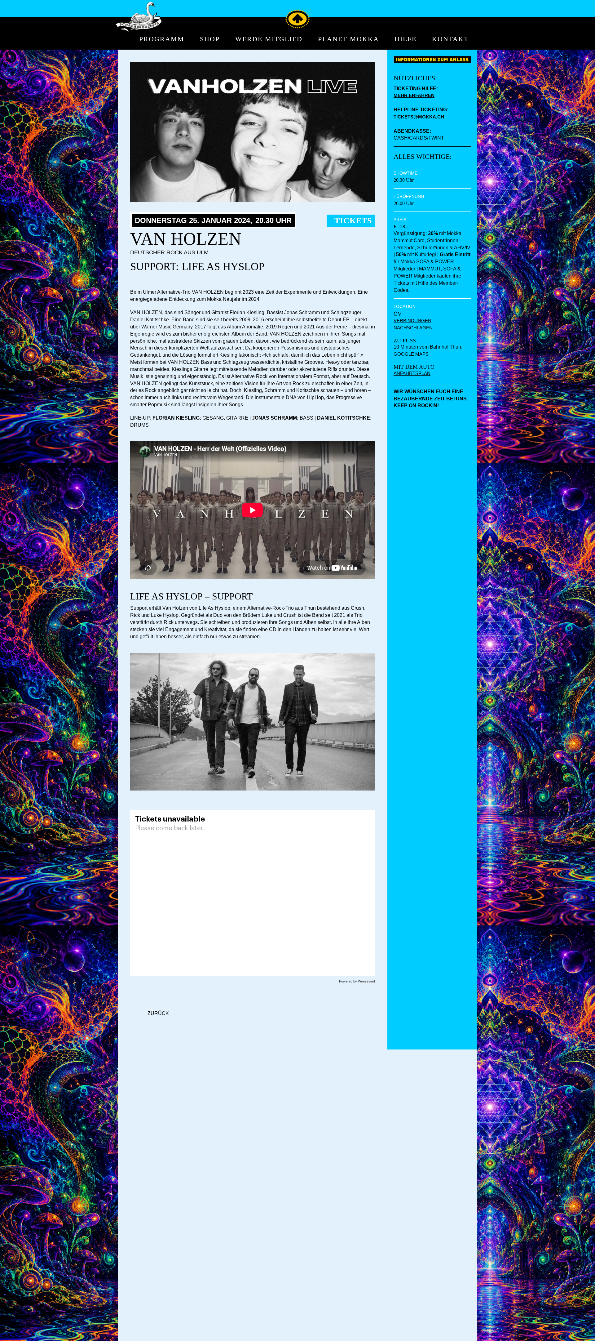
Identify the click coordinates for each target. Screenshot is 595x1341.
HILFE (405, 39)
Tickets (353, 220)
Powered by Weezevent (357, 981)
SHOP (210, 39)
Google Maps (411, 354)
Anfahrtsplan (412, 373)
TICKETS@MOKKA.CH (419, 116)
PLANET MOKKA (348, 39)
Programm (161, 39)
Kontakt (450, 39)
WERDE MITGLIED (268, 39)
